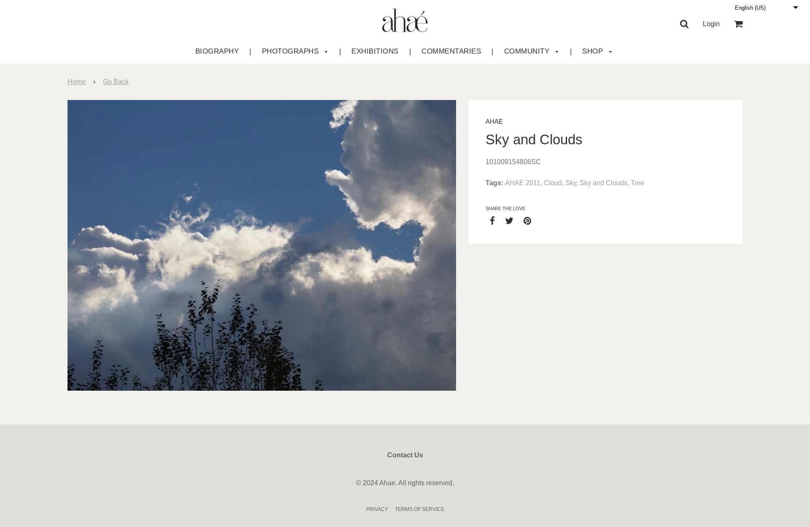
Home (77, 81)
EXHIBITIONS (375, 51)
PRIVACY (377, 509)
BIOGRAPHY (217, 51)
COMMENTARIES (451, 51)
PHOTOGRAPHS (291, 51)
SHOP (593, 51)
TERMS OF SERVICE (419, 509)
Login (711, 23)
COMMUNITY (528, 51)
